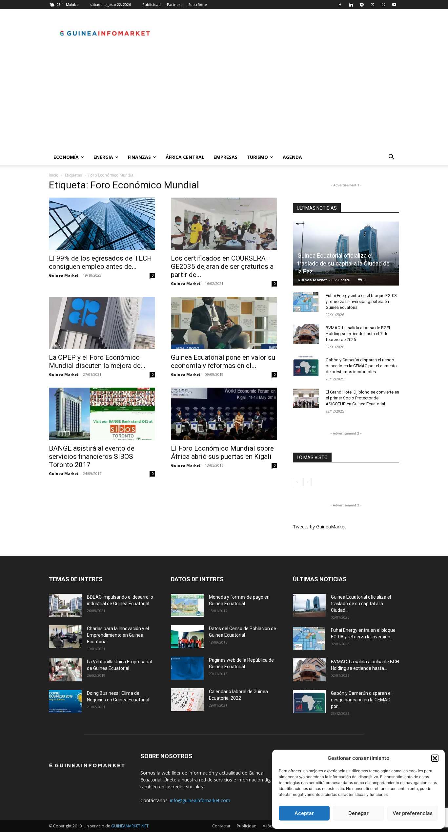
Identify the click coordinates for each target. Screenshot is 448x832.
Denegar (358, 813)
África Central (185, 157)
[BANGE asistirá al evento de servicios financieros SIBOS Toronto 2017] (102, 414)
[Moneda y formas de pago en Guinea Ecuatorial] (187, 605)
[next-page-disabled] (307, 482)
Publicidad (151, 4)
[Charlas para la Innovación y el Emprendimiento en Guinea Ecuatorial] (65, 636)
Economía (66, 157)
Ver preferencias (413, 813)
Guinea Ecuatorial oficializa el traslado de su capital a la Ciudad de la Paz (343, 263)
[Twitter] (372, 4)
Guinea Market (63, 275)
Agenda (292, 157)
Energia (103, 157)
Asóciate (271, 826)
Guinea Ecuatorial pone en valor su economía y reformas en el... (223, 361)
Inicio (54, 175)
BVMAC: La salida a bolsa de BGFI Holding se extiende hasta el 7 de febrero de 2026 (358, 333)
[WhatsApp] (383, 4)
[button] (435, 758)
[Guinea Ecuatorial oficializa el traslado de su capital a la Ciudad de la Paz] (309, 605)
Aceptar (304, 813)
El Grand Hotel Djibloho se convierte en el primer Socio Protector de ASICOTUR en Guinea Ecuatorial (362, 398)
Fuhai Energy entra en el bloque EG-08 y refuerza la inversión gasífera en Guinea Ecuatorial (361, 301)
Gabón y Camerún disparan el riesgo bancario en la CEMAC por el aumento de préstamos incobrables (361, 365)
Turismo (257, 157)
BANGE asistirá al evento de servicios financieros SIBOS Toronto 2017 (91, 456)
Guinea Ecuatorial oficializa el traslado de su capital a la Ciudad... (361, 603)
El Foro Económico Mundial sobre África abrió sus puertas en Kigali (222, 452)
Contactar (221, 826)
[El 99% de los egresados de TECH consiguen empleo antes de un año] (102, 224)
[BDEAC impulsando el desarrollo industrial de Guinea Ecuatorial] (65, 605)
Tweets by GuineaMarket (319, 526)
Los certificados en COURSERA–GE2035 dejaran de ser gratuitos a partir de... (222, 266)
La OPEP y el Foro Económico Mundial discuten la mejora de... (97, 361)
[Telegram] (362, 4)
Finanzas (139, 157)
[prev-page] (297, 482)
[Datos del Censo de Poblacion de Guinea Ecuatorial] (187, 636)
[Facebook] (340, 4)
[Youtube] (394, 4)
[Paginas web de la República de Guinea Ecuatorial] (187, 668)
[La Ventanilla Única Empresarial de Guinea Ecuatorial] (65, 669)
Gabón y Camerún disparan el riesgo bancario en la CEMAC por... (361, 700)
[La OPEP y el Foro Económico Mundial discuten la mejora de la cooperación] (102, 323)
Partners (174, 4)
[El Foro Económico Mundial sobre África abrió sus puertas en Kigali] (224, 414)
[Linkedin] (351, 4)
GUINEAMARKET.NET (130, 826)
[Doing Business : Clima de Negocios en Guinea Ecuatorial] (65, 701)
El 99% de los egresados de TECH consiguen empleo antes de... (100, 262)
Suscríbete (197, 4)
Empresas (225, 157)
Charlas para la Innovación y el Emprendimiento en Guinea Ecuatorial (118, 635)
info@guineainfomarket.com (200, 800)
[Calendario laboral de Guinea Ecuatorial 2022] (187, 699)
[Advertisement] (224, 100)
